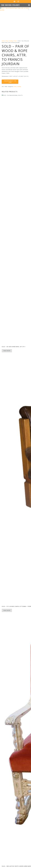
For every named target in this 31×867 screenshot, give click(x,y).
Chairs (15, 41)
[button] (29, 5)
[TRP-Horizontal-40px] (10, 5)
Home (3, 41)
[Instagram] (18, 1)
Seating (11, 41)
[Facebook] (14, 1)
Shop (7, 41)
